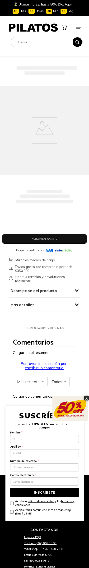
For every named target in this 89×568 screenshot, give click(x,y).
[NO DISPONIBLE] (44, 239)
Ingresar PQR (32, 537)
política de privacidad (41, 501)
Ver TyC (83, 24)
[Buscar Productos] (77, 42)
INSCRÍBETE (44, 492)
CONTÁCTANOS (44, 530)
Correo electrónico (23, 475)
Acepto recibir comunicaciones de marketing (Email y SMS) (43, 511)
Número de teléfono (24, 461)
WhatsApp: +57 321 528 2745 (44, 549)
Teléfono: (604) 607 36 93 (40, 543)
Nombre (16, 432)
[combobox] (46, 42)
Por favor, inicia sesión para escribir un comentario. (45, 365)
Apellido (16, 446)
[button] (44, 328)
